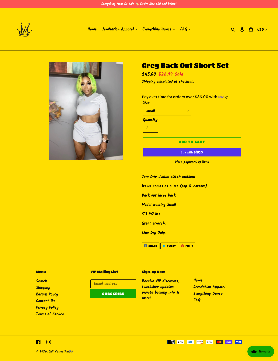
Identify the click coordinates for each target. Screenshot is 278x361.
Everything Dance (208, 294)
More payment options (192, 162)
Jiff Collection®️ (61, 351)
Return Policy (47, 295)
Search (41, 281)
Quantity (150, 120)
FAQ (196, 300)
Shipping (148, 82)
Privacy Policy (47, 308)
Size (146, 103)
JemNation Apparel (209, 287)
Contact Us (45, 301)
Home (198, 281)
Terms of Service (50, 314)
